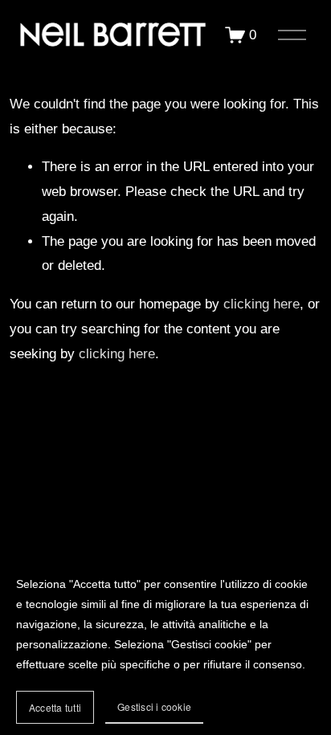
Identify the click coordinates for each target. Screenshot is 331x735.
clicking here (261, 304)
